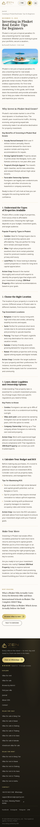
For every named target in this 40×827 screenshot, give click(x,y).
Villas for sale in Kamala (10, 741)
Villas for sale (6, 681)
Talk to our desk (12, 623)
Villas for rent (7, 676)
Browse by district (8, 685)
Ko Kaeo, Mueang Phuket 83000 (13, 802)
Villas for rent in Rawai (10, 761)
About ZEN (6, 700)
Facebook (5, 810)
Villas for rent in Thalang (10, 776)
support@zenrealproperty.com (13, 797)
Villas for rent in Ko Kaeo (11, 771)
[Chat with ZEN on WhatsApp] (29, 3)
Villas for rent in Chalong (10, 766)
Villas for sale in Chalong (10, 726)
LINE (28, 810)
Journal (4, 11)
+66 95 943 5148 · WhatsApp (12, 792)
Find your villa (7, 690)
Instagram (13, 810)
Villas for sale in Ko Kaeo (10, 736)
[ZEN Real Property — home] (8, 3)
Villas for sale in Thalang (10, 731)
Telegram (22, 810)
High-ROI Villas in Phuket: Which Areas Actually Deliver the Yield (19, 607)
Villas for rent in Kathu (10, 781)
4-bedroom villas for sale (11, 745)
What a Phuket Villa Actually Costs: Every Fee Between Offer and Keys (17, 594)
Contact (5, 705)
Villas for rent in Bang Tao (11, 757)
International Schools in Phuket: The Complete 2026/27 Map (18, 600)
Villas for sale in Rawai (10, 721)
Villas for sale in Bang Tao (11, 716)
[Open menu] (35, 3)
